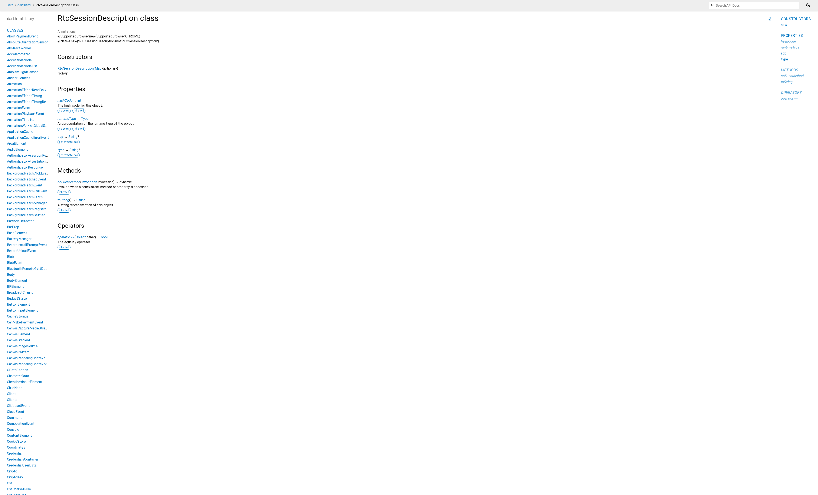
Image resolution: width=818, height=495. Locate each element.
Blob (10, 257)
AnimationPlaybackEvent (25, 114)
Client (11, 394)
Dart (9, 5)
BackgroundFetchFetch (25, 197)
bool (104, 237)
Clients (12, 400)
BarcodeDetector (20, 221)
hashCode (65, 101)
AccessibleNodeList (22, 66)
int (79, 101)
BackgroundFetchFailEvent (27, 191)
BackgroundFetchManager (27, 203)
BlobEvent (15, 263)
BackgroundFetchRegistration (29, 209)
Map (98, 68)
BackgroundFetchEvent (24, 185)
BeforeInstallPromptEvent (27, 245)
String (72, 137)
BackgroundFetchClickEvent (28, 173)
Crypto (12, 471)
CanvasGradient (18, 340)
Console (13, 430)
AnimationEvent (18, 108)
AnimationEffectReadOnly (26, 90)
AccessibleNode (19, 60)
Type (85, 119)
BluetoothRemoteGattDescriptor (32, 269)
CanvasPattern (18, 352)
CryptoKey (15, 477)
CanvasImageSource (22, 346)
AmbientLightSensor (22, 72)
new (784, 25)
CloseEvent (15, 412)
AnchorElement (18, 78)
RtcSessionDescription (76, 68)
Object (81, 237)
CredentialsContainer (22, 459)
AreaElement (16, 144)
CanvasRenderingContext (26, 358)
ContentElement (19, 435)
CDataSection (17, 370)
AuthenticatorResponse (25, 167)
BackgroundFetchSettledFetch (30, 215)
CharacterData (18, 376)
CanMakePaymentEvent (25, 322)
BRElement (15, 287)
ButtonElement (18, 304)
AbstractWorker (19, 48)
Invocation (89, 182)
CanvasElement (18, 334)
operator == (66, 237)
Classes (15, 30)
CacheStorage (18, 316)
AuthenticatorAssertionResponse (32, 155)
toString (63, 200)
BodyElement (17, 281)
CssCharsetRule (19, 489)
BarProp (13, 227)
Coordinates (16, 447)
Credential (14, 453)
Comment (14, 418)
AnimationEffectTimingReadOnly (31, 102)
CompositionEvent (21, 424)
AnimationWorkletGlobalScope (30, 126)
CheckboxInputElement (24, 382)
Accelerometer (18, 54)
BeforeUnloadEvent (21, 251)
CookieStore (16, 441)
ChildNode (14, 388)
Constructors (796, 19)
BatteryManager (19, 239)
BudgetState (17, 298)
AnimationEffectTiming (24, 96)
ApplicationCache (20, 132)
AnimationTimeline (21, 120)
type (61, 150)
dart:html (24, 5)
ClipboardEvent (18, 406)
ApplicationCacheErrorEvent (28, 138)
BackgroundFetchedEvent (26, 179)
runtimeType (67, 119)
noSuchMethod (69, 182)
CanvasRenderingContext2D (28, 364)
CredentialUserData (21, 465)
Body (11, 275)
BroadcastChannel (20, 292)
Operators (791, 92)
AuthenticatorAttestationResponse (33, 161)
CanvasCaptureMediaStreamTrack (32, 328)
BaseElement (17, 233)
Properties (792, 35)
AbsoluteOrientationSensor (27, 42)
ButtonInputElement (22, 310)
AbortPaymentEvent (22, 36)
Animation (14, 84)
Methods (789, 70)
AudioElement (17, 149)
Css (10, 483)
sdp (60, 137)
